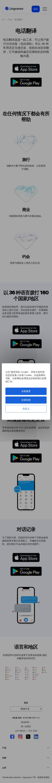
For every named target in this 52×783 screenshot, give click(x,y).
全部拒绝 (26, 399)
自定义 (26, 408)
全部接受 (26, 391)
